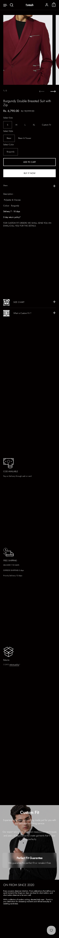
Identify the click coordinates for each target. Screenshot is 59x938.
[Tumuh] (29, 5)
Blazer (9, 138)
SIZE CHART (18, 302)
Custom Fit (46, 124)
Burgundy (10, 151)
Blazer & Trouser (24, 138)
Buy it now (29, 173)
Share (5, 185)
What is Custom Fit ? (22, 313)
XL (34, 124)
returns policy (14, 664)
